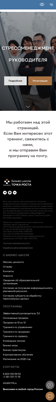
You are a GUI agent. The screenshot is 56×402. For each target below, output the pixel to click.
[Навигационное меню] (51, 5)
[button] (40, 232)
